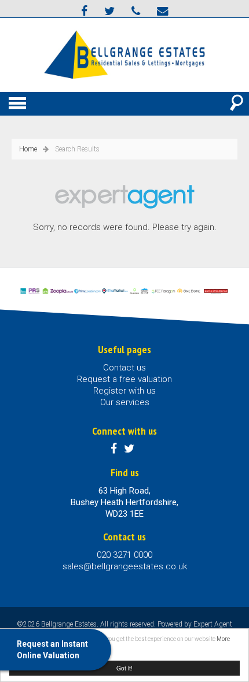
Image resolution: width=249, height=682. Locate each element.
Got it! (124, 668)
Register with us (124, 391)
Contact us (124, 367)
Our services (124, 402)
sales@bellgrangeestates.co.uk (125, 566)
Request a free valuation (124, 379)
